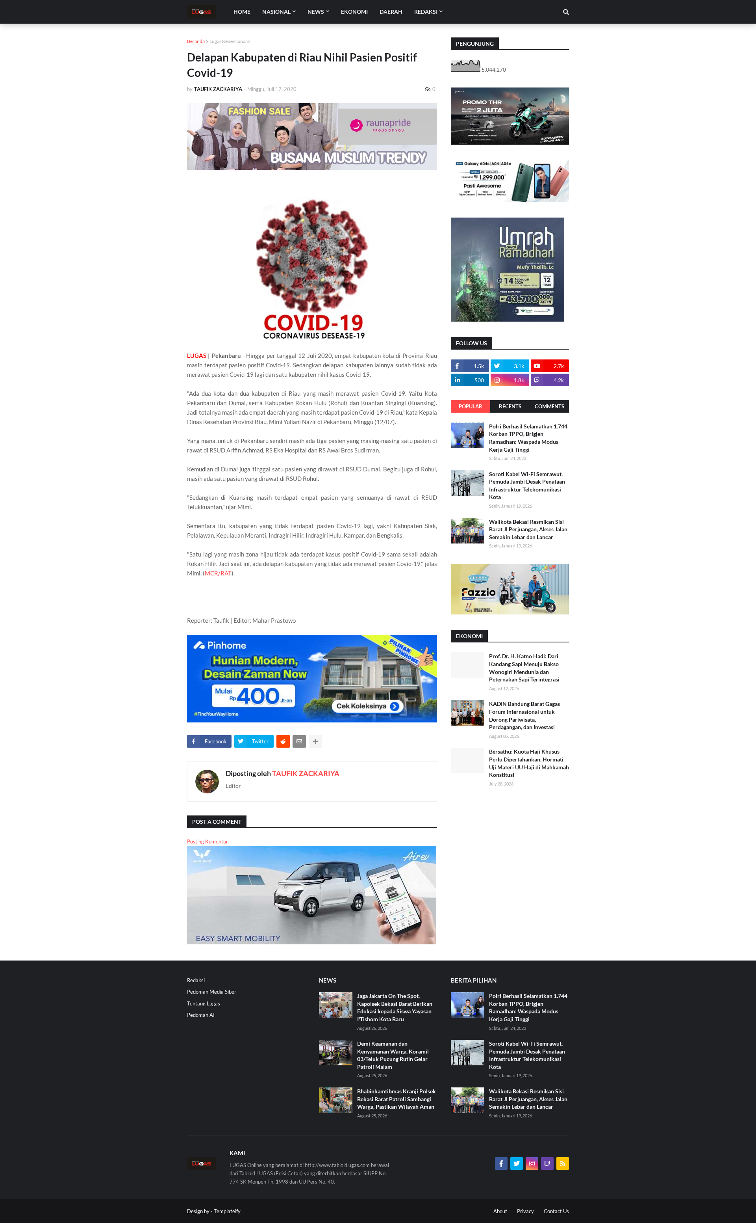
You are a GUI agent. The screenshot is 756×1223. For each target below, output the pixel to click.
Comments (549, 406)
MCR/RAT (218, 573)
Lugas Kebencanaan (229, 41)
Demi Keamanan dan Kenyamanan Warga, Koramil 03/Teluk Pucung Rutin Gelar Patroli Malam (393, 1055)
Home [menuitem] (241, 11)
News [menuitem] (316, 11)
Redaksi (196, 980)
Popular (470, 406)
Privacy (525, 1211)
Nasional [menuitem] (276, 11)
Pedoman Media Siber (211, 991)
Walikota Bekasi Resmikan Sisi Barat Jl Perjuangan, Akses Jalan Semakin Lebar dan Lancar (528, 529)
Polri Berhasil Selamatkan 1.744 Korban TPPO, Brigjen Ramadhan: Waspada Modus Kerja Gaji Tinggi (528, 438)
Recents (510, 406)
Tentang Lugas (203, 1003)
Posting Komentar (207, 841)
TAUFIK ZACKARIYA (305, 773)
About (500, 1211)
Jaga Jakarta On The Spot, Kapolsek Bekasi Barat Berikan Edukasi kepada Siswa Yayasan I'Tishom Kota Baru (394, 1007)
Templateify (227, 1211)
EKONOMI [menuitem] (354, 11)
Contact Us (556, 1211)
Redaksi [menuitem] (425, 11)
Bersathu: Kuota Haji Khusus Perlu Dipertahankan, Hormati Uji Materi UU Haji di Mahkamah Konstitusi (529, 763)
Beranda (196, 41)
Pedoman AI (201, 1015)
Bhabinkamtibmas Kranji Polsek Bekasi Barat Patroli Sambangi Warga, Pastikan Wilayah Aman (396, 1099)
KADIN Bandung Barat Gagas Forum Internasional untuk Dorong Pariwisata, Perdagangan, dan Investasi (524, 715)
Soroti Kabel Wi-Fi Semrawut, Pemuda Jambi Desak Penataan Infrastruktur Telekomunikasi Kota (527, 486)
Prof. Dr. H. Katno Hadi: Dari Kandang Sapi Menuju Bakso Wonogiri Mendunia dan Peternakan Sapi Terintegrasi (524, 668)
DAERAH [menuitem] (391, 11)
